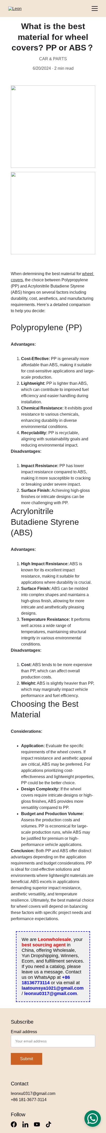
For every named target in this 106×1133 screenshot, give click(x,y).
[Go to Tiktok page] (48, 1124)
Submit (26, 1059)
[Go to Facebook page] (14, 1124)
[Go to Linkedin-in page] (25, 1124)
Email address (24, 1032)
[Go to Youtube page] (37, 1124)
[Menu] (95, 8)
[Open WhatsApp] (92, 1118)
